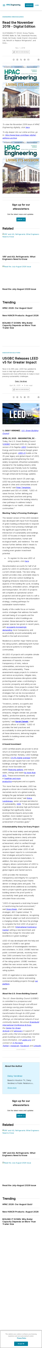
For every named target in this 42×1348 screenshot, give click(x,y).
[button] (4, 5)
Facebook (24, 1046)
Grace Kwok (11, 909)
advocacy (18, 1031)
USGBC (6, 444)
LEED (23, 447)
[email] (28, 60)
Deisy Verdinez (21, 381)
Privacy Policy (21, 1338)
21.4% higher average (20, 758)
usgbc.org (26, 1040)
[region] (21, 1339)
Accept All (21, 1343)
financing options (15, 770)
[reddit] (25, 60)
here (28, 127)
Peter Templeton (23, 487)
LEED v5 (22, 453)
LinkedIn (37, 1046)
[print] (39, 60)
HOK (19, 804)
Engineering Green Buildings (13, 17)
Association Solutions (11, 352)
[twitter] (21, 60)
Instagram (14, 1046)
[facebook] (14, 60)
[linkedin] (17, 60)
